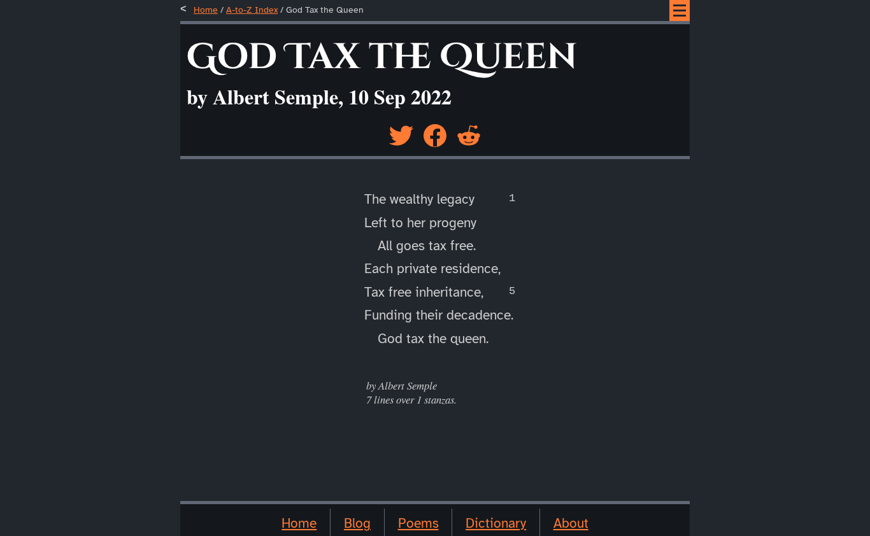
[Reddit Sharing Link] (468, 131)
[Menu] (679, 10)
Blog (357, 523)
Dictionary (496, 523)
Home (206, 9)
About (570, 523)
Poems (418, 523)
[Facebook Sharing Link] (435, 131)
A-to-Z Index (252, 9)
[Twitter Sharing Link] (401, 131)
